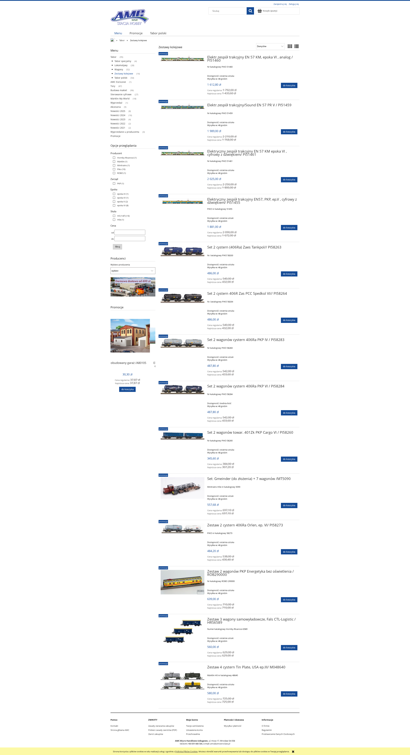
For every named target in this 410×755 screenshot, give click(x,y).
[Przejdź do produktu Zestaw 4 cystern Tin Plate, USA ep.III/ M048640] (182, 681)
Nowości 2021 (118, 127)
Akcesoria (116, 106)
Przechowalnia (193, 734)
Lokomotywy (121, 65)
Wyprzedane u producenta (125, 131)
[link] (124, 157)
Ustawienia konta (194, 730)
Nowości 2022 (118, 123)
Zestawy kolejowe (124, 73)
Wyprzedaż (116, 102)
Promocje (115, 136)
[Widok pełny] (296, 46)
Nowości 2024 (118, 115)
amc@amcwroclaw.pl (220, 743)
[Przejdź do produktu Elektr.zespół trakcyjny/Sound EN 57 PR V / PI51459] (182, 106)
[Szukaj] (250, 11)
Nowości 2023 (118, 119)
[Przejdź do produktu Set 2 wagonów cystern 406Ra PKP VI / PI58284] (182, 389)
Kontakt (114, 725)
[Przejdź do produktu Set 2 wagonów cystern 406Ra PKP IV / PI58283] (182, 343)
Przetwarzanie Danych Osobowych (278, 734)
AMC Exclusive (118, 81)
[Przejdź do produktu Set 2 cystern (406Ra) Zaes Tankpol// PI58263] (182, 251)
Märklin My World (120, 98)
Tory (113, 86)
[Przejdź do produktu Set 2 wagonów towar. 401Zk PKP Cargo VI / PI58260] (182, 435)
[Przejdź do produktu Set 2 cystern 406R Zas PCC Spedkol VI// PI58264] (182, 297)
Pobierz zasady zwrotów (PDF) (162, 730)
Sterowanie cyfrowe (121, 94)
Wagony (119, 69)
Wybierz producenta (120, 265)
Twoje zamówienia (195, 725)
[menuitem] (118, 33)
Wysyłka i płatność (232, 725)
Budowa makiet (119, 90)
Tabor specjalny (123, 61)
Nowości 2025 (118, 111)
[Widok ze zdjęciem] (290, 46)
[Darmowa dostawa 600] (133, 286)
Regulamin (267, 730)
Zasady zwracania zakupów (161, 725)
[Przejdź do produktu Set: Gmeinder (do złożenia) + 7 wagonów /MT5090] (182, 488)
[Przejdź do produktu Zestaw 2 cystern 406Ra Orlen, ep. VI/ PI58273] (182, 529)
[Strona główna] (130, 16)
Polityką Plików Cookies (186, 751)
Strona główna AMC (120, 730)
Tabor (113, 56)
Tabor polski (121, 77)
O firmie (265, 725)
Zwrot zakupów (155, 734)
